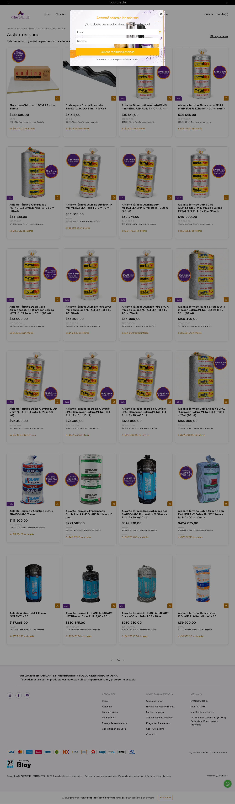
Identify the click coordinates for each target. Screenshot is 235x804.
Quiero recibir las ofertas (117, 52)
